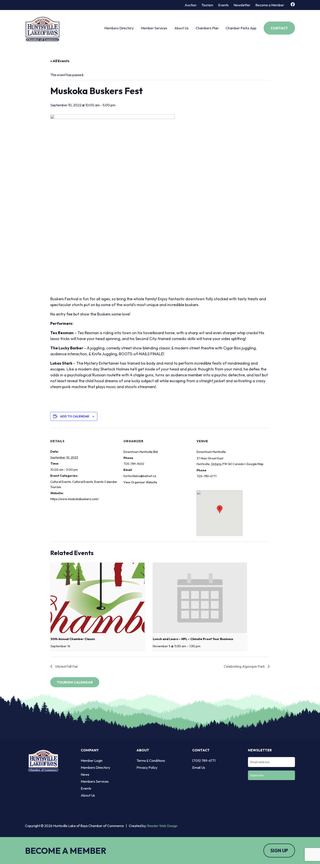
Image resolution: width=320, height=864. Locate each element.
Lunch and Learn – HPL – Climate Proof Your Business (193, 639)
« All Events (59, 61)
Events (223, 5)
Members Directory (119, 28)
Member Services (154, 28)
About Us (181, 28)
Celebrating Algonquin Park (245, 666)
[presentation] (98, 598)
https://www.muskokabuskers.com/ (74, 499)
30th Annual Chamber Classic (73, 639)
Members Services (95, 781)
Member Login (92, 760)
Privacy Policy (146, 767)
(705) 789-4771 (204, 760)
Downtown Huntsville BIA (140, 452)
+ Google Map (253, 464)
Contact (279, 28)
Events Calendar (105, 482)
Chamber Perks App (241, 28)
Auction (190, 5)
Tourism (207, 5)
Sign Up (279, 850)
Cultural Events (60, 482)
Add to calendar (74, 416)
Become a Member (269, 5)
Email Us (198, 767)
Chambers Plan (207, 28)
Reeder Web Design (162, 826)
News (85, 774)
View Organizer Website (140, 482)
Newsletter (242, 5)
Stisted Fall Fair (66, 666)
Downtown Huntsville (211, 452)
